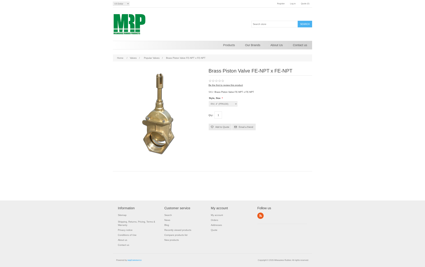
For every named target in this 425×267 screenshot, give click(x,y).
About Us (276, 45)
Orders (214, 220)
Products (229, 45)
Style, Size (215, 98)
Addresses (216, 225)
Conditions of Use (127, 235)
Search (168, 215)
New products (171, 240)
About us (122, 240)
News (167, 220)
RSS (260, 216)
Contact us (300, 45)
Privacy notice (125, 230)
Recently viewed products (177, 230)
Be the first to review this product (226, 85)
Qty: (211, 115)
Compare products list (175, 235)
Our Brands (252, 45)
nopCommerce (135, 260)
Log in (293, 3)
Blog (166, 225)
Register (281, 3)
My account (217, 215)
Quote (214, 230)
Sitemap (122, 215)
